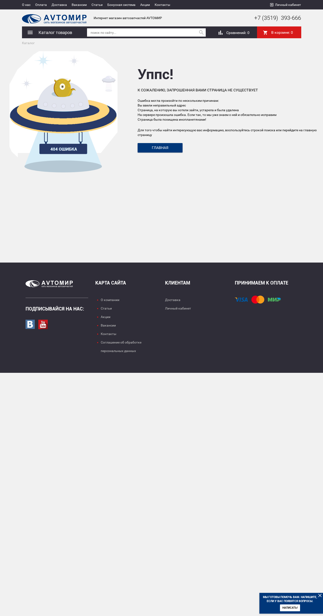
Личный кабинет (288, 5)
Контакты (162, 5)
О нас (26, 5)
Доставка (59, 5)
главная (160, 147)
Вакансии (79, 5)
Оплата (41, 5)
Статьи (97, 5)
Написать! (290, 607)
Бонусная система (121, 5)
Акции (145, 5)
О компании (110, 300)
